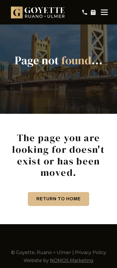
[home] (38, 12)
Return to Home (58, 198)
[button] (104, 12)
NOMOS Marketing (71, 260)
